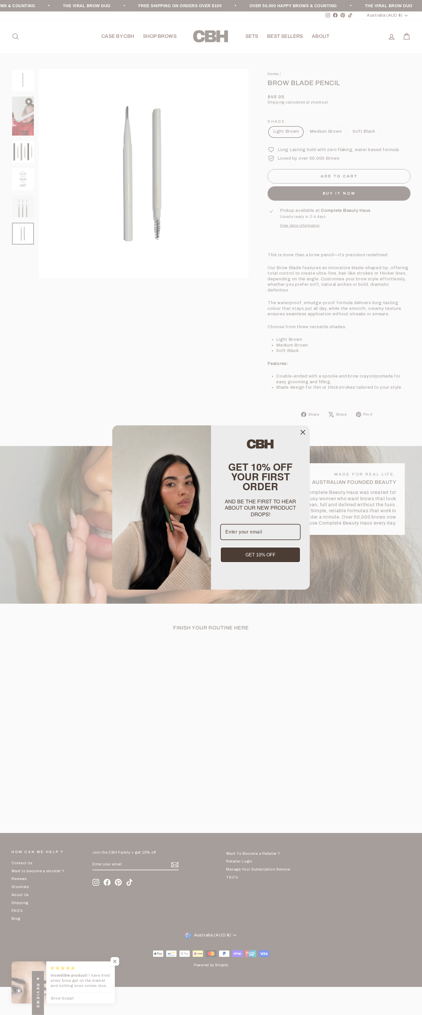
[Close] (303, 432)
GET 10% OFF (260, 554)
